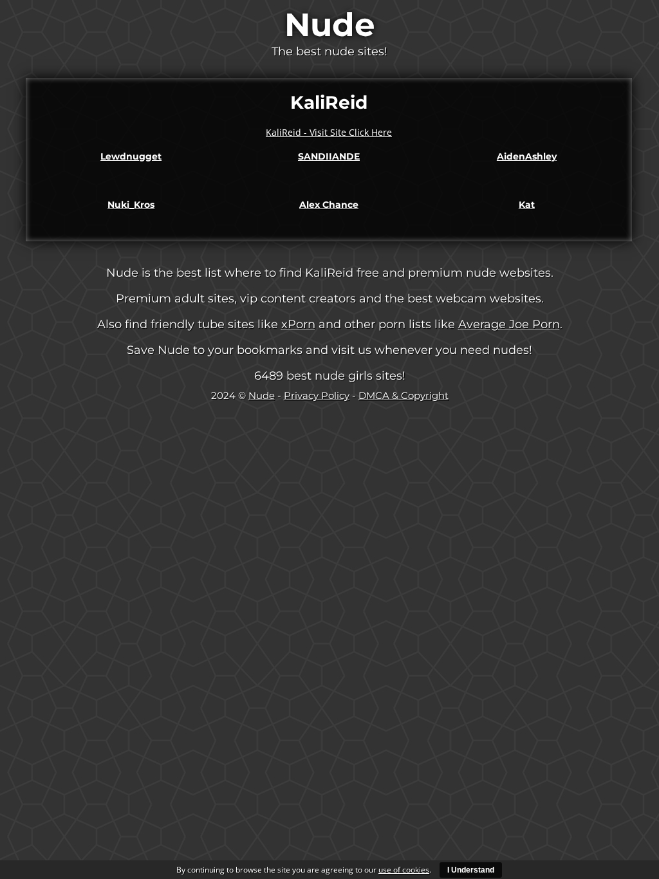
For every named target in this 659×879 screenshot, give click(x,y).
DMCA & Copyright (403, 395)
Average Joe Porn (509, 324)
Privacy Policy (316, 395)
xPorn (298, 324)
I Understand (470, 869)
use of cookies (403, 869)
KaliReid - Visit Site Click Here (329, 132)
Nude (329, 24)
